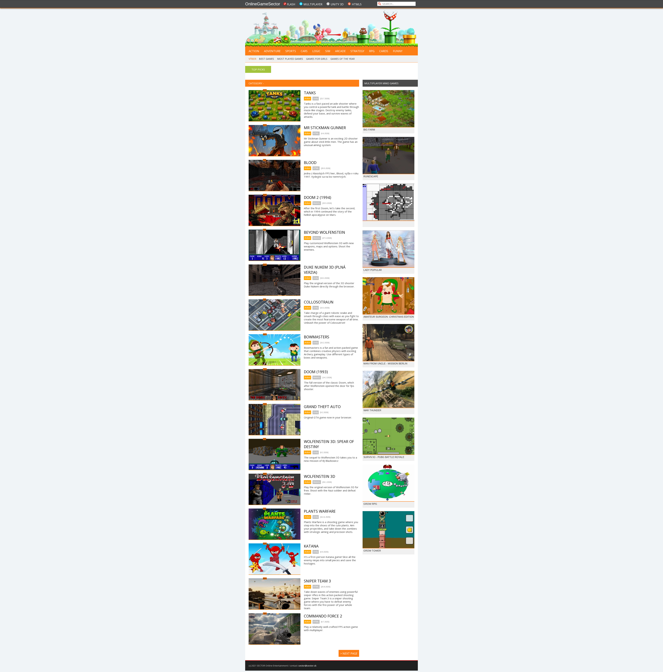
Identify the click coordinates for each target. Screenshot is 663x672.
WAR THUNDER (372, 410)
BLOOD (310, 162)
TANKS (310, 92)
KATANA (311, 546)
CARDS (383, 51)
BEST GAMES (266, 58)
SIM (327, 51)
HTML (316, 133)
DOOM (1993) (316, 371)
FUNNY (397, 51)
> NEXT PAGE (348, 653)
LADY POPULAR (372, 270)
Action (307, 98)
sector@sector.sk (307, 665)
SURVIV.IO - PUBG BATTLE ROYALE (383, 457)
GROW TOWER (372, 550)
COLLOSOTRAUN (318, 301)
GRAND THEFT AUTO (322, 406)
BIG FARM (369, 129)
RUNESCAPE (370, 176)
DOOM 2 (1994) (317, 197)
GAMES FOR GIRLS (316, 58)
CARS (304, 51)
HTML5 (357, 4)
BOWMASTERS (316, 336)
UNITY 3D (337, 4)
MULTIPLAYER (313, 4)
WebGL (316, 203)
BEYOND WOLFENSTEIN (324, 232)
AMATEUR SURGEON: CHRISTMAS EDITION (388, 316)
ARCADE (340, 51)
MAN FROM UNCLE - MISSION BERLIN (385, 363)
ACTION (254, 51)
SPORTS (290, 51)
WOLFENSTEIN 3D (319, 476)
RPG (371, 51)
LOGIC (316, 51)
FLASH (291, 4)
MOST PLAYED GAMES (290, 58)
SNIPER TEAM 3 (317, 580)
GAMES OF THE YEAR (342, 58)
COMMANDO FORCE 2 (323, 615)
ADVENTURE (272, 51)
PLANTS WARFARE (320, 511)
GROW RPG (370, 503)
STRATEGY (357, 51)
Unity (315, 98)
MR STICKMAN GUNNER (325, 127)
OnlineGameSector (262, 4)
